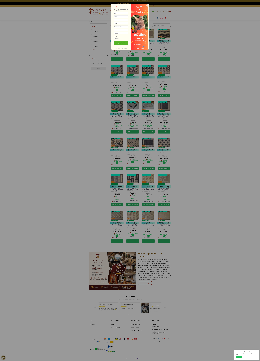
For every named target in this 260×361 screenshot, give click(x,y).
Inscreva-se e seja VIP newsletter (121, 42)
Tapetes (117, 38)
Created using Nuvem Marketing (120, 48)
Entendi (239, 357)
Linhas (116, 36)
